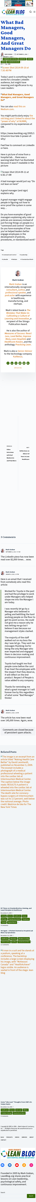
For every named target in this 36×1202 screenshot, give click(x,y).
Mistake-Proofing (24, 939)
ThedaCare (25, 919)
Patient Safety (6, 942)
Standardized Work (13, 62)
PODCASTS (9, 1137)
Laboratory (13, 939)
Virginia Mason (12, 922)
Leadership (22, 59)
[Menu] (34, 12)
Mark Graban (15, 284)
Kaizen (25, 916)
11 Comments (5, 945)
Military (26, 1110)
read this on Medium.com (13, 108)
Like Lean (19, 1110)
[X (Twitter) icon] (20, 363)
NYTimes (4, 919)
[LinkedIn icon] (12, 363)
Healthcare (17, 916)
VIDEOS (17, 1137)
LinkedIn (30, 59)
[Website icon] (16, 363)
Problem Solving (6, 1113)
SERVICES (24, 1137)
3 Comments (4, 1116)
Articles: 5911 (18, 368)
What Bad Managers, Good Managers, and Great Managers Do (17, 97)
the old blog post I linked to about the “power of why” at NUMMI (18, 118)
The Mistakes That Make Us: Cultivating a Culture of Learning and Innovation (17, 314)
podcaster (10, 295)
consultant (11, 290)
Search (3, 1192)
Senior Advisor (25, 351)
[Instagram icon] (24, 363)
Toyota (4, 922)
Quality (14, 942)
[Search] (31, 12)
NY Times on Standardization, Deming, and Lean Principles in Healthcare (16, 909)
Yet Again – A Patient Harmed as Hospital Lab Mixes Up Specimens (17, 932)
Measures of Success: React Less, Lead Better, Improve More (18, 336)
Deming (4, 916)
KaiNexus (17, 356)
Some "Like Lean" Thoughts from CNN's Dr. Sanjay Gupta (16, 1103)
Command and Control (10, 59)
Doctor (10, 916)
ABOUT (32, 1137)
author (21, 290)
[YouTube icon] (28, 363)
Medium (4, 62)
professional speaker (15, 292)
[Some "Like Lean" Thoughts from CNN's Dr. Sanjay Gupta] (18, 1024)
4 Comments (4, 925)
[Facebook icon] (8, 363)
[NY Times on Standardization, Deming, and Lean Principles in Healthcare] (18, 830)
